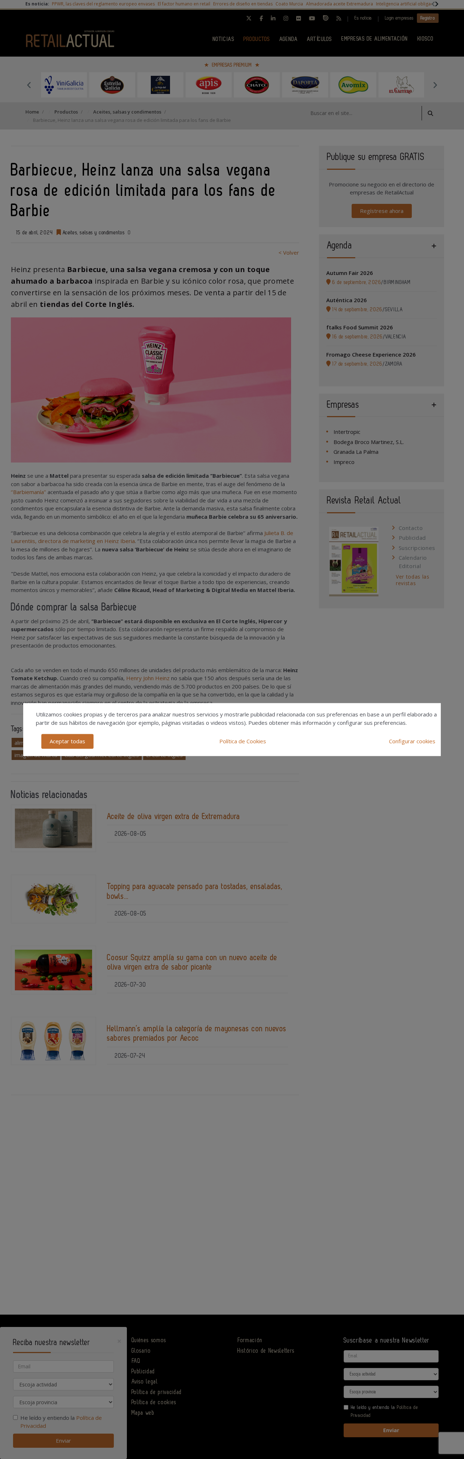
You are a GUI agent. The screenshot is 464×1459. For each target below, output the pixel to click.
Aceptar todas (67, 741)
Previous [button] (29, 85)
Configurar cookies (412, 741)
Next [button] (435, 85)
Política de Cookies (242, 741)
